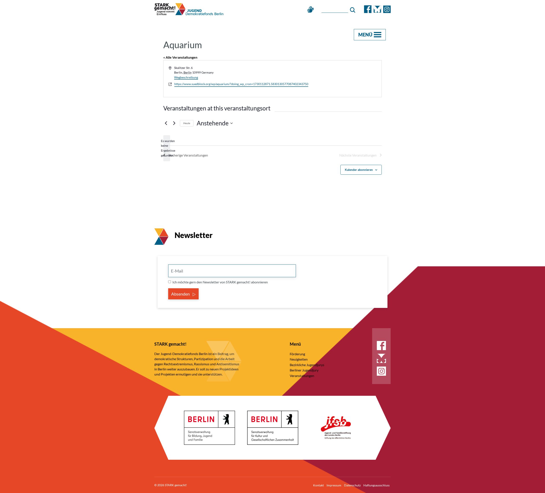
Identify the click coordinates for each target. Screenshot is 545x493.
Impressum (334, 485)
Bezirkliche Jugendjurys (307, 365)
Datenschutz (352, 485)
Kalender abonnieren (359, 169)
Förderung (297, 354)
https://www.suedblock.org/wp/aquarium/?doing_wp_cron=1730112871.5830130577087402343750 (241, 84)
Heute (186, 123)
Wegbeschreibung (186, 77)
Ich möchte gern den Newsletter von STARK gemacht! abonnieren (220, 282)
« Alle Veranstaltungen (180, 57)
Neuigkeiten (299, 359)
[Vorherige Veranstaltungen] (165, 123)
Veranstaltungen (302, 376)
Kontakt (318, 485)
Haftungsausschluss (376, 485)
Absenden (181, 293)
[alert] (166, 148)
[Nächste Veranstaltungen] (174, 123)
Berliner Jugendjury (304, 370)
